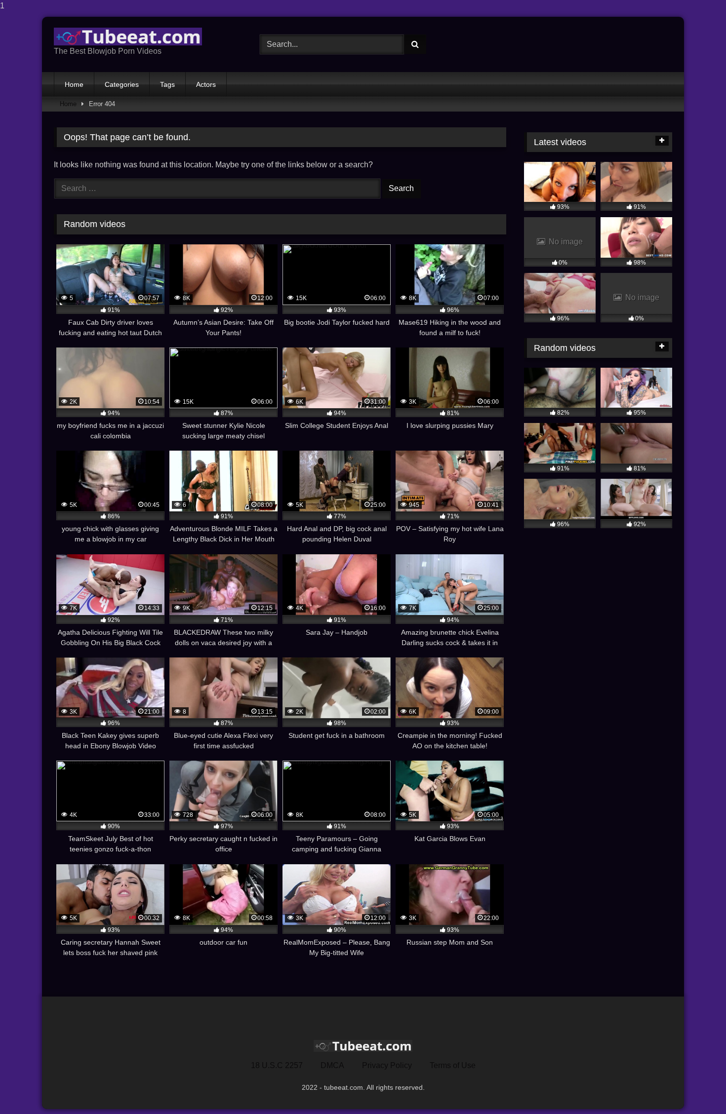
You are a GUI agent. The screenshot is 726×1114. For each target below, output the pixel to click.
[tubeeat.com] (128, 36)
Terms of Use (453, 1065)
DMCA (332, 1065)
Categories (122, 84)
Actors (206, 84)
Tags (167, 84)
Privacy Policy (387, 1065)
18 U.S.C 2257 (277, 1065)
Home (74, 84)
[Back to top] (695, 1086)
